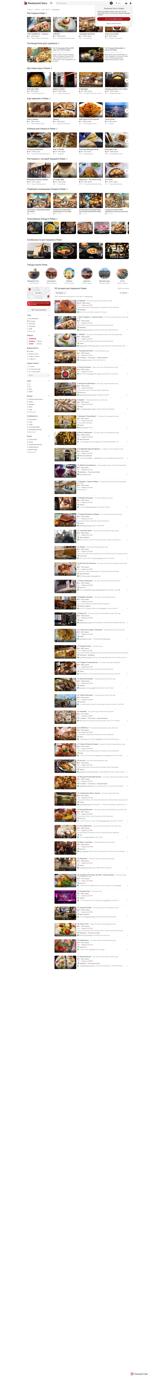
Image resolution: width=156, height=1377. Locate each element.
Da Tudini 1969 (58, 179)
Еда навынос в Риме (38, 98)
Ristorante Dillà (32, 89)
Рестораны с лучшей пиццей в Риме (46, 158)
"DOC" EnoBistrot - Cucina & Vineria (39, 34)
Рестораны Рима (36, 13)
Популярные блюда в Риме (41, 219)
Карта (40, 293)
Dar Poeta (109, 179)
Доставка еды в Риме (38, 68)
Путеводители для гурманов (42, 43)
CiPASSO (56, 34)
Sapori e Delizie (59, 89)
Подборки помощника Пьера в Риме (46, 189)
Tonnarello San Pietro (87, 34)
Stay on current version (114, 23)
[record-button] (111, 3)
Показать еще (31, 331)
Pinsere (56, 119)
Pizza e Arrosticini (112, 34)
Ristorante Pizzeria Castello (37, 179)
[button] (127, 80)
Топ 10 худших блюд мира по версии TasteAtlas (115, 49)
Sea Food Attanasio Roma (88, 149)
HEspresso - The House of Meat (91, 179)
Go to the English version (113, 19)
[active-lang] (126, 3)
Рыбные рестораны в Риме (41, 128)
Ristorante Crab (111, 149)
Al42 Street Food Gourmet (89, 119)
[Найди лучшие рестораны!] (35, 3)
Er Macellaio (83, 89)
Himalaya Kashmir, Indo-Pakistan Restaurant (117, 89)
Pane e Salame (32, 119)
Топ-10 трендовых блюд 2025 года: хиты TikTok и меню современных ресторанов (63, 49)
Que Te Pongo (58, 149)
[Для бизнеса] (51, 3)
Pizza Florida (109, 119)
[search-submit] (57, 3)
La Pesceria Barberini (35, 149)
